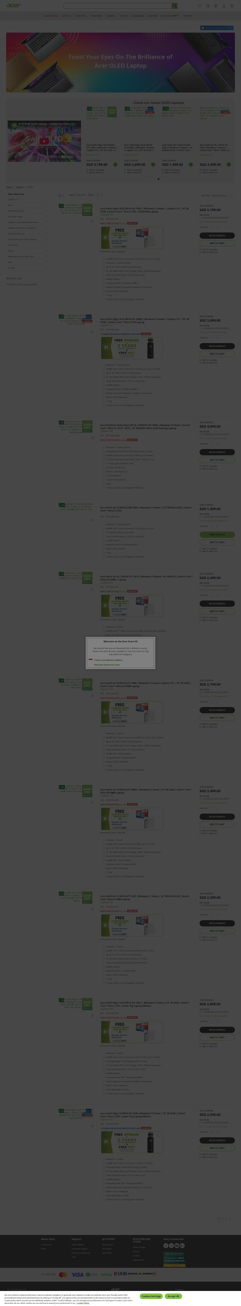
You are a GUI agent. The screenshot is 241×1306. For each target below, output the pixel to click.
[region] (120, 1298)
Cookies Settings (151, 1296)
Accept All (173, 1296)
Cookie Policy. (83, 1303)
